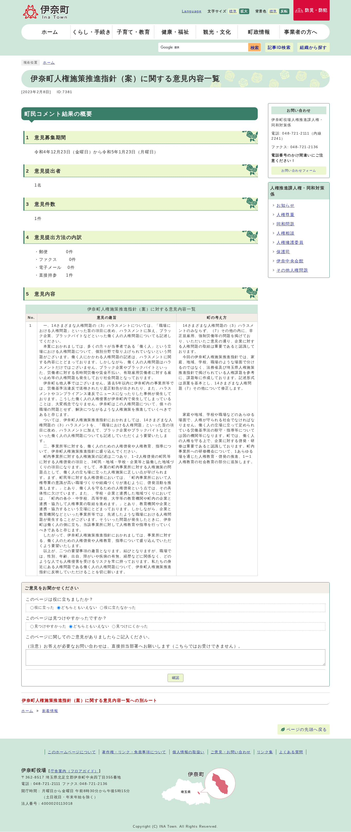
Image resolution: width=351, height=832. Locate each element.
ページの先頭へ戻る (307, 729)
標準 (233, 11)
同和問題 (285, 224)
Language (192, 11)
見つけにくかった (132, 626)
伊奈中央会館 (290, 261)
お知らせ (285, 205)
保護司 (283, 252)
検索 (255, 48)
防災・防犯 (316, 10)
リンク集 (265, 752)
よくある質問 (291, 752)
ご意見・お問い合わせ (231, 752)
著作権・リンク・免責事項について (134, 752)
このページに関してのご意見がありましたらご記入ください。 (89, 637)
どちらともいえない (79, 607)
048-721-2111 (47, 784)
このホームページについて (72, 752)
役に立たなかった (120, 607)
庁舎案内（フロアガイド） (75, 771)
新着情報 (50, 711)
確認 (175, 678)
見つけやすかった (50, 626)
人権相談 (285, 233)
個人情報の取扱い (188, 752)
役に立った (44, 607)
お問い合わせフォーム (298, 170)
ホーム (49, 63)
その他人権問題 (292, 270)
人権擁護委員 (290, 242)
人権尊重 (285, 215)
